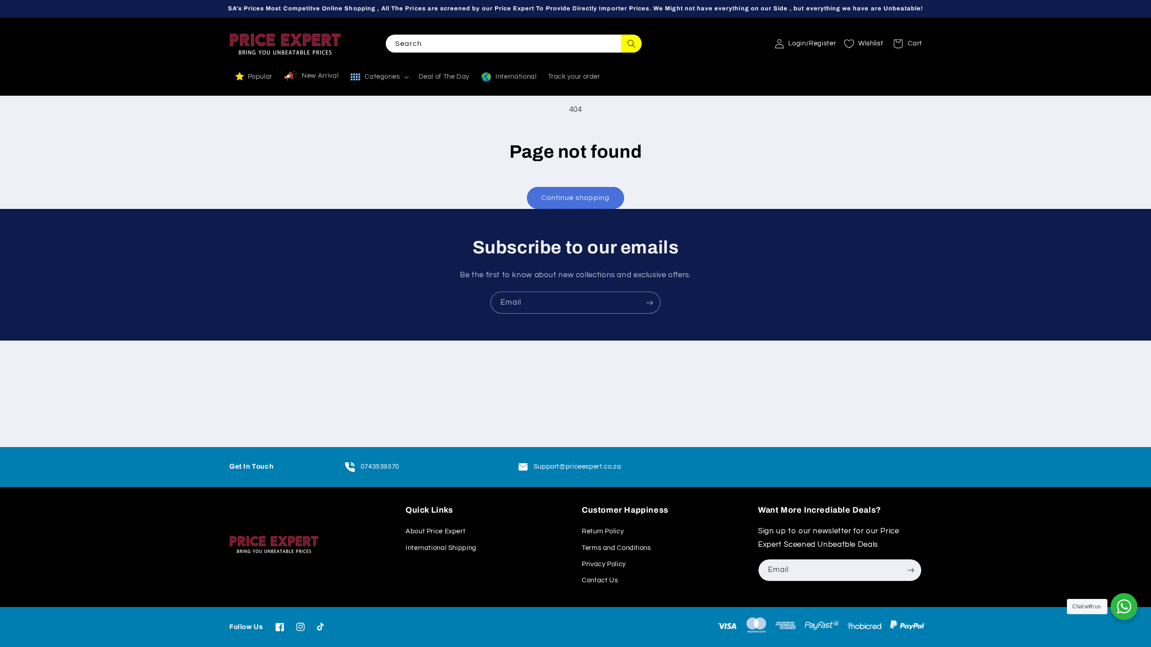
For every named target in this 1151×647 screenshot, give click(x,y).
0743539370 (380, 466)
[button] (905, 43)
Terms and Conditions (616, 548)
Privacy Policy (604, 564)
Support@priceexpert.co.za (577, 466)
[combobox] (514, 44)
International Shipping (441, 548)
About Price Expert (435, 531)
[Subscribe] (649, 303)
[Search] (631, 44)
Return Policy (603, 531)
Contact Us (600, 580)
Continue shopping (575, 197)
